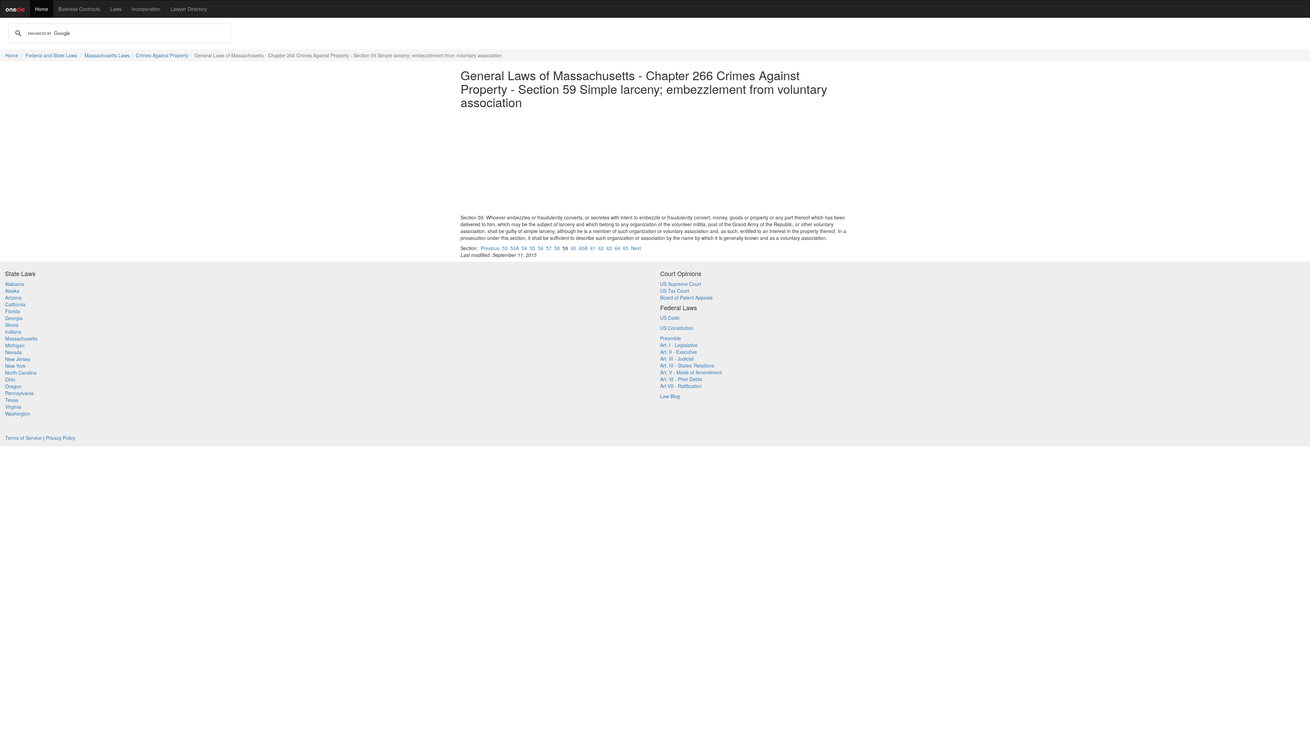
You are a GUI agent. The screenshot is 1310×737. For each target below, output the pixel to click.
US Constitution (677, 327)
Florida (12, 311)
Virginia (13, 406)
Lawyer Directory (189, 8)
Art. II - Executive (678, 351)
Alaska (12, 290)
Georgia (14, 318)
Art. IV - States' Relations (687, 365)
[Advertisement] (655, 161)
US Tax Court (674, 290)
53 (505, 248)
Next (636, 248)
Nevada (13, 352)
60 (573, 248)
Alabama (14, 283)
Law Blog (670, 396)
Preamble (670, 338)
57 (549, 248)
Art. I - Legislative (679, 345)
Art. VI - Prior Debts (681, 379)
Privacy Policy (60, 437)
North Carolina (21, 372)
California (15, 304)
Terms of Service (23, 437)
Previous (490, 248)
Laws (115, 8)
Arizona (13, 297)
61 (593, 248)
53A (514, 248)
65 (625, 248)
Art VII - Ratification (681, 385)
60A (583, 248)
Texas (11, 399)
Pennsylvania (19, 393)
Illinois (11, 324)
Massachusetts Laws (107, 55)
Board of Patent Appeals (686, 297)
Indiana (13, 331)
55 (532, 248)
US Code (670, 317)
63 (609, 248)
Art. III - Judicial (677, 358)
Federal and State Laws (51, 55)
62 (601, 248)
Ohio (10, 379)
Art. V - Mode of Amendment (691, 372)
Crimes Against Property (162, 55)
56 (540, 248)
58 (557, 248)
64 (617, 248)
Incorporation (146, 8)
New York (15, 365)
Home (41, 8)
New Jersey (17, 359)
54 (524, 248)
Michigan (15, 345)
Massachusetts (21, 338)
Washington (17, 413)
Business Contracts (79, 8)
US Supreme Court (680, 283)
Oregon (13, 386)
